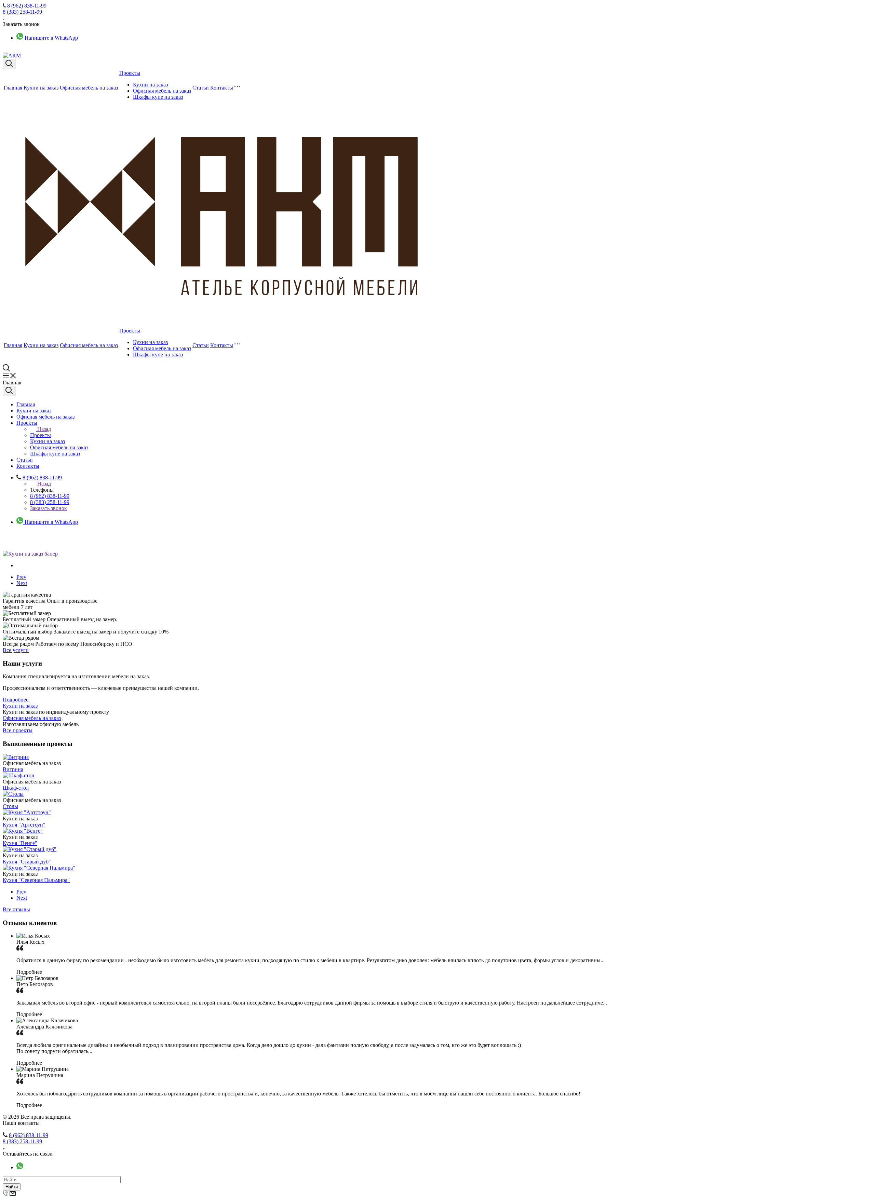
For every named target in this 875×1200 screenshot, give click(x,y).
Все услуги (16, 650)
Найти (11, 1186)
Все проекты (17, 730)
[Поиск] (9, 64)
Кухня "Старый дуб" (27, 861)
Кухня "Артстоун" (24, 825)
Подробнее (15, 700)
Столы (10, 806)
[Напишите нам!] (19, 1167)
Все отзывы (16, 909)
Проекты (129, 73)
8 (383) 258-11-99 (22, 12)
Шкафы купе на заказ (158, 97)
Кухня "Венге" (20, 843)
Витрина (13, 769)
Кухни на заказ (41, 88)
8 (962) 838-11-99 (26, 6)
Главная (13, 88)
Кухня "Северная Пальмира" (36, 880)
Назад (44, 429)
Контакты (221, 88)
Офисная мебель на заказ (89, 88)
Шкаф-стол (16, 788)
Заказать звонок (48, 508)
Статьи (200, 88)
